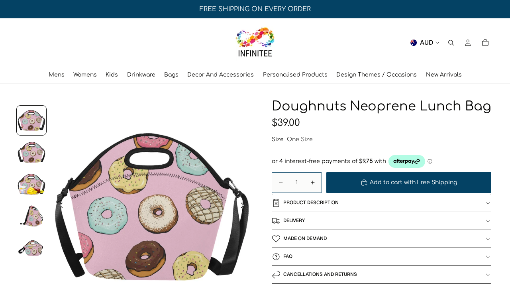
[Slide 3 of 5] (31, 184)
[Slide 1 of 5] (31, 120)
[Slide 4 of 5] (31, 216)
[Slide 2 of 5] (31, 152)
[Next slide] (244, 206)
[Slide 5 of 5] (31, 248)
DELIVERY (294, 220)
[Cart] (485, 42)
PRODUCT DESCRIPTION (311, 202)
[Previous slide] (59, 206)
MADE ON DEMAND (305, 238)
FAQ (287, 256)
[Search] (451, 42)
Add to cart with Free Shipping (413, 182)
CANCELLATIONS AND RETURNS (320, 274)
